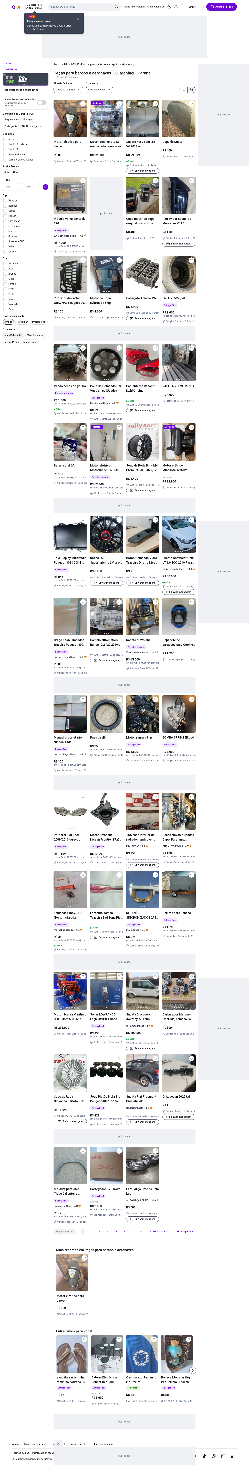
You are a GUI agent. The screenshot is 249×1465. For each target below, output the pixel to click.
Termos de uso (20, 1453)
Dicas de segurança (35, 1444)
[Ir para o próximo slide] (192, 1370)
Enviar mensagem (145, 170)
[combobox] (84, 7)
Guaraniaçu (128, 64)
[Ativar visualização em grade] (191, 90)
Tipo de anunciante (13, 316)
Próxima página (159, 1231)
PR (65, 64)
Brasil (57, 64)
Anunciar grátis (224, 6)
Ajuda (15, 1444)
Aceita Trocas (11, 166)
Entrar (192, 6)
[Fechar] (78, 19)
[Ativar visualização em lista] (183, 90)
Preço (6, 180)
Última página (185, 1231)
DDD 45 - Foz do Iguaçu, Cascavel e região (94, 64)
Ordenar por (10, 329)
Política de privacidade (45, 1453)
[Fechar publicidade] (58, 1443)
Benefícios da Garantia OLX (18, 113)
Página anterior (65, 1231)
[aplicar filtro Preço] (45, 187)
